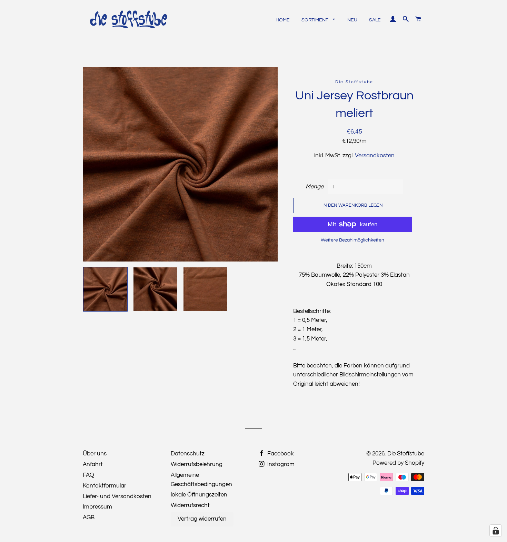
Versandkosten (375, 155)
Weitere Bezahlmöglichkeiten (352, 240)
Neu (352, 20)
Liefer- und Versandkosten (117, 496)
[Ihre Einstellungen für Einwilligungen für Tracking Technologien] (495, 530)
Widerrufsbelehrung (196, 464)
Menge (315, 187)
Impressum (97, 507)
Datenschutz (188, 454)
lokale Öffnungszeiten (199, 495)
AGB (89, 517)
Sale (375, 20)
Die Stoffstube (405, 454)
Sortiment (315, 20)
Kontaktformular (104, 486)
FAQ (88, 475)
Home (283, 20)
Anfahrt (93, 464)
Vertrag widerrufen (202, 519)
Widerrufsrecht (190, 505)
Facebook (280, 454)
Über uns (95, 454)
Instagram (280, 464)
